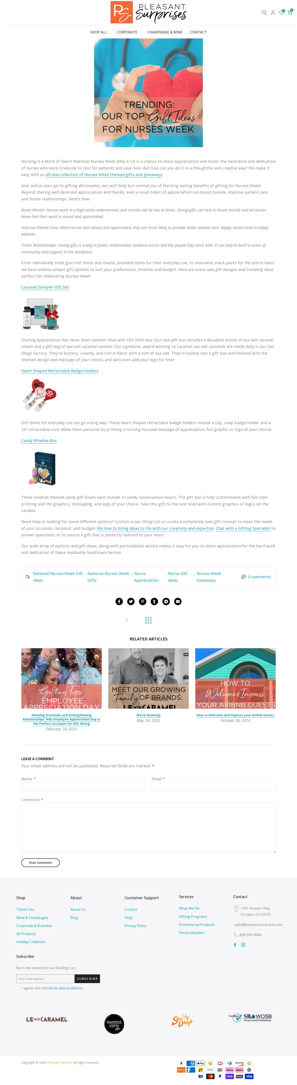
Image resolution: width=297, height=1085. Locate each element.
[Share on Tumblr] (154, 601)
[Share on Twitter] (131, 601)
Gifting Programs (193, 916)
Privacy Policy (135, 925)
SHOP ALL (98, 32)
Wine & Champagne (32, 917)
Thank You (25, 909)
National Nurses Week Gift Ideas (58, 577)
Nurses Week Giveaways (209, 577)
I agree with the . (52, 988)
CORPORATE (127, 32)
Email (158, 778)
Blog (74, 917)
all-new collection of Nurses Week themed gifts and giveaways (104, 174)
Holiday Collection (30, 941)
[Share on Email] (178, 601)
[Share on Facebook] (119, 601)
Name (28, 778)
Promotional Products (197, 924)
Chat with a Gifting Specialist (243, 528)
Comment (32, 799)
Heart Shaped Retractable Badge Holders (59, 370)
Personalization (192, 932)
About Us (78, 909)
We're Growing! (148, 715)
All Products (26, 933)
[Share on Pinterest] (142, 601)
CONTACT (198, 32)
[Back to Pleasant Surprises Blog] (148, 620)
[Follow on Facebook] (235, 944)
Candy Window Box (39, 440)
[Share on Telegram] (166, 601)
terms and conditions (65, 988)
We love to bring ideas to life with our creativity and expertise (155, 528)
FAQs (129, 917)
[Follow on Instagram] (243, 944)
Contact (131, 909)
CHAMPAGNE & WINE (164, 32)
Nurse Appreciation (146, 577)
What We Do (189, 908)
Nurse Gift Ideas (178, 577)
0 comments (259, 576)
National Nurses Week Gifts (108, 577)
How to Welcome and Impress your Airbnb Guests (235, 715)
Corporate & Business (34, 925)
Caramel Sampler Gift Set (45, 287)
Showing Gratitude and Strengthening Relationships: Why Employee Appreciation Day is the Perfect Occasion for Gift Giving (61, 719)
